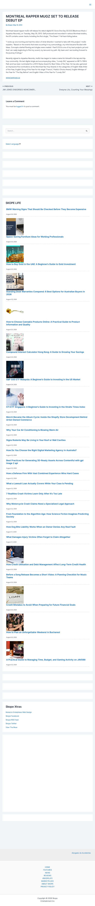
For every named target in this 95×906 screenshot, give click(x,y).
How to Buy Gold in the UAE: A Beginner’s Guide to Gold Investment (41, 264)
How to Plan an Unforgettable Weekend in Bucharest (33, 632)
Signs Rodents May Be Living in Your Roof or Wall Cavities (36, 440)
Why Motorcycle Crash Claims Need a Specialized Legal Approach (40, 503)
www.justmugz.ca (13, 78)
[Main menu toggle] (90, 4)
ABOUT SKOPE (47, 884)
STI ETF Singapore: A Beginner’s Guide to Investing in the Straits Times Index (45, 407)
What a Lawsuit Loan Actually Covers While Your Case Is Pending (39, 483)
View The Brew (11, 727)
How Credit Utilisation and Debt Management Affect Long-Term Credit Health (46, 564)
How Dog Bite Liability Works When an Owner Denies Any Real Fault (41, 527)
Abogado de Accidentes (81, 853)
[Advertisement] (47, 772)
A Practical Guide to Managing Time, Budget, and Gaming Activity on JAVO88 (46, 659)
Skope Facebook (12, 716)
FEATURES (47, 870)
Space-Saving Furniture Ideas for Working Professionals (34, 236)
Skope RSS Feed (12, 720)
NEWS (47, 873)
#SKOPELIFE (48, 878)
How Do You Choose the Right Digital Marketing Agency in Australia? (41, 450)
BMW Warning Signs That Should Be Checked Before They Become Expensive (46, 209)
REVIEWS (47, 876)
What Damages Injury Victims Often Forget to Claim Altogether (38, 537)
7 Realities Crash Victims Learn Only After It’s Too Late (34, 493)
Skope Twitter (11, 724)
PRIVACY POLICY (47, 887)
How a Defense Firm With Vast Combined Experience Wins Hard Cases (42, 473)
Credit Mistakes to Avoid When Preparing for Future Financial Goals (40, 605)
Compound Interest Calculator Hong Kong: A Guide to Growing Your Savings (45, 352)
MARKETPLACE (47, 881)
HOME (47, 867)
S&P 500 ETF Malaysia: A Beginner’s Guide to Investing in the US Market (43, 379)
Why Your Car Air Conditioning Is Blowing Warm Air (32, 430)
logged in (20, 106)
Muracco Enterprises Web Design (19, 712)
